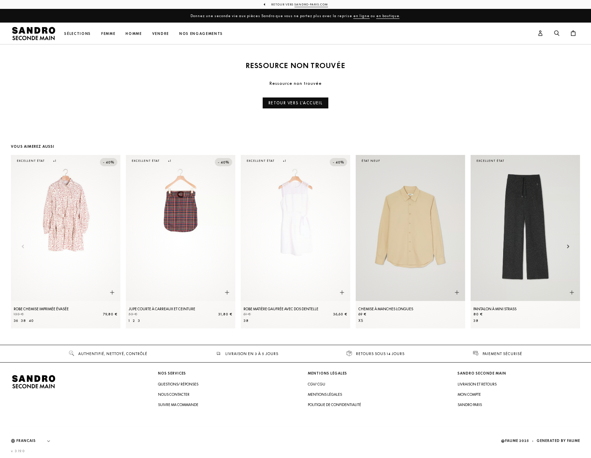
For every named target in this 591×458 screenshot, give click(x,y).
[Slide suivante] (568, 246)
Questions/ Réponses (178, 384)
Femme (108, 33)
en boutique (387, 16)
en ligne (361, 16)
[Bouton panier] (573, 33)
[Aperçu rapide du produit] (112, 292)
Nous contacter (173, 394)
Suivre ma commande (178, 405)
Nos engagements (201, 33)
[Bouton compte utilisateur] (540, 33)
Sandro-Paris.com (311, 4)
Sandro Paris (470, 405)
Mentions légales (325, 394)
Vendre (160, 33)
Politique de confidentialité (334, 405)
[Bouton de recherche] (557, 33)
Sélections (77, 33)
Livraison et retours (477, 384)
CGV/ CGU (316, 384)
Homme (134, 33)
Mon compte (469, 394)
